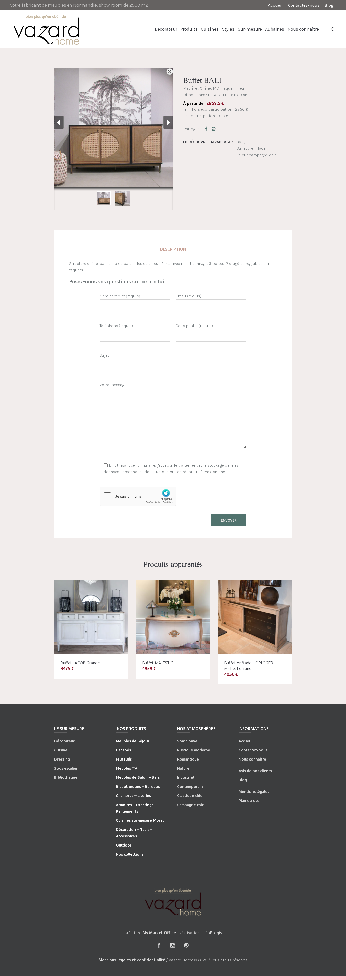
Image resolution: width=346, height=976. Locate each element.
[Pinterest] (186, 945)
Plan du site (249, 800)
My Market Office (159, 932)
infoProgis (212, 932)
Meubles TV (126, 768)
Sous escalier (66, 768)
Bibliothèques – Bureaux (138, 786)
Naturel (183, 768)
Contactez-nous (253, 750)
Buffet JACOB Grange (80, 663)
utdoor (125, 845)
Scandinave (187, 741)
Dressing (62, 759)
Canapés (123, 750)
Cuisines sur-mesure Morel (140, 820)
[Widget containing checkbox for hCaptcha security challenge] (138, 496)
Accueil (245, 741)
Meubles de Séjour (132, 741)
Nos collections (129, 854)
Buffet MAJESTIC (157, 663)
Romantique (188, 759)
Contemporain (190, 786)
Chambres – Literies (133, 795)
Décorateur (64, 741)
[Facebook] (159, 945)
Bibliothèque (66, 777)
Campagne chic (190, 805)
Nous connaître (252, 759)
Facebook (207, 129)
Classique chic (189, 795)
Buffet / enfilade (251, 148)
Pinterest (214, 129)
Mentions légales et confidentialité (132, 960)
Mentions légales (254, 791)
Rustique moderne (193, 750)
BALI (240, 141)
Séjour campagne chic (256, 155)
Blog (243, 780)
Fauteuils (124, 759)
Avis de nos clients (255, 771)
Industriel (185, 777)
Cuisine (60, 750)
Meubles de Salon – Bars (138, 777)
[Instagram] (172, 945)
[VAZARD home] (173, 901)
